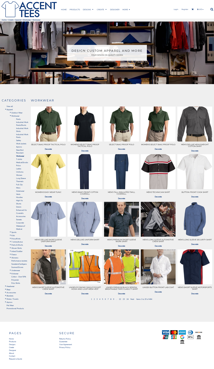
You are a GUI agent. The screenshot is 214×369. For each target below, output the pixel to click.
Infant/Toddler (16, 251)
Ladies (18, 169)
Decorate (48, 149)
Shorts (18, 204)
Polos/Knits (16, 239)
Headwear (10, 286)
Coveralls (20, 213)
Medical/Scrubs (22, 162)
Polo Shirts (15, 283)
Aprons (19, 147)
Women (19, 175)
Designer (12, 350)
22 (120, 299)
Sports (13, 232)
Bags (8, 289)
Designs (12, 344)
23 (124, 299)
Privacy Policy (64, 347)
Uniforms (19, 172)
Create (10, 20)
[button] (74, 9)
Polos (18, 165)
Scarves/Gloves (17, 267)
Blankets (10, 296)
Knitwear (14, 274)
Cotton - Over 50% (18, 277)
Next (132, 299)
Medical (19, 229)
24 (128, 299)
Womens (14, 258)
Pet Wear (10, 305)
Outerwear (20, 191)
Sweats (19, 219)
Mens (18, 188)
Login (176, 9)
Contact (12, 356)
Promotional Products (15, 308)
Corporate (20, 223)
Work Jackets (21, 144)
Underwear (15, 270)
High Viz (19, 200)
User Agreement (65, 344)
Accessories (21, 216)
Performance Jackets (19, 261)
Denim (18, 207)
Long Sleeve (21, 178)
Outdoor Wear (16, 113)
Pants (18, 119)
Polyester (15, 280)
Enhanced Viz (21, 210)
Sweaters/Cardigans (19, 264)
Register (185, 9)
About (11, 353)
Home (4, 20)
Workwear (27, 20)
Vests (18, 194)
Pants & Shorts (17, 245)
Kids (13, 235)
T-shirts (19, 159)
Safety (18, 140)
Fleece (13, 254)
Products (12, 341)
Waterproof (20, 226)
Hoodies (19, 197)
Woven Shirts (16, 248)
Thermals (19, 181)
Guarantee (63, 341)
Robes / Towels (12, 299)
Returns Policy (65, 339)
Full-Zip (19, 184)
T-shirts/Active (17, 242)
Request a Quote (15, 359)
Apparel (18, 20)
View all (10, 106)
